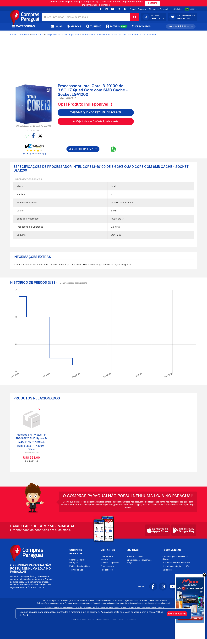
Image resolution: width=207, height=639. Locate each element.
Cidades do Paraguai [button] (158, 9)
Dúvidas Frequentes (110, 562)
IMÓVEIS (117, 26)
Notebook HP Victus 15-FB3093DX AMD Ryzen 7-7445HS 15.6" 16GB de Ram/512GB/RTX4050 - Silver (31, 442)
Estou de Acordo (177, 613)
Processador (88, 34)
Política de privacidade (79, 566)
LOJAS (59, 26)
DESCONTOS (143, 26)
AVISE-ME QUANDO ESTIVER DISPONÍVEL (96, 112)
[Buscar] (134, 17)
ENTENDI (152, 3)
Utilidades (177, 9)
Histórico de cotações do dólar (176, 566)
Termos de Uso (76, 570)
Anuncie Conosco (138, 9)
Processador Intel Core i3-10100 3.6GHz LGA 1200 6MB (127, 34)
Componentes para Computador (62, 34)
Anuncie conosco (134, 556)
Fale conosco (107, 570)
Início (13, 34)
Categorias (23, 34)
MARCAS (76, 26)
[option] (33, 104)
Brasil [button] (193, 9)
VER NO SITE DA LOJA (82, 149)
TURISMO (95, 26)
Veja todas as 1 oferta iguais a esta (96, 121)
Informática (37, 34)
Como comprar (107, 566)
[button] (182, 17)
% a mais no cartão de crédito (176, 562)
